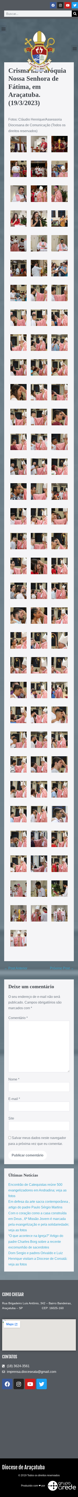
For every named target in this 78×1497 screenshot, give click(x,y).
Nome (13, 1079)
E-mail (14, 1099)
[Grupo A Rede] (61, 1485)
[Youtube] (67, 5)
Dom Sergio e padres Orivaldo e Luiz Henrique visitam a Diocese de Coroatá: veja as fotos (37, 1258)
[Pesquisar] (75, 13)
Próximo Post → (62, 968)
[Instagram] (60, 5)
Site (11, 1118)
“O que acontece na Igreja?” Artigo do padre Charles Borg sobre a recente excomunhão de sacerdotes (35, 1241)
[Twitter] (75, 5)
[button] (3, 28)
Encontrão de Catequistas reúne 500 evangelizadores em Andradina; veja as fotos (37, 1190)
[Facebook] (53, 5)
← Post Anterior (15, 968)
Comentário (18, 1018)
